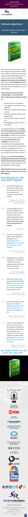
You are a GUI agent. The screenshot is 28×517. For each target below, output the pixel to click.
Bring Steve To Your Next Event (14, 4)
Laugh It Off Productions (14, 505)
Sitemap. (17, 509)
